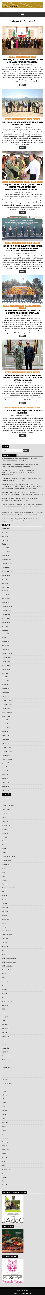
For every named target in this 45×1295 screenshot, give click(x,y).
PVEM (4, 1091)
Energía (4, 927)
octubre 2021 (6, 755)
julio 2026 (5, 532)
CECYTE (4, 837)
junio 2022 (5, 724)
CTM (3, 872)
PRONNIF (5, 1079)
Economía (5, 907)
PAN (3, 1064)
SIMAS (4, 1130)
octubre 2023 (6, 661)
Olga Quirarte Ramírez (16, 415)
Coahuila (12, 57)
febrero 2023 (6, 692)
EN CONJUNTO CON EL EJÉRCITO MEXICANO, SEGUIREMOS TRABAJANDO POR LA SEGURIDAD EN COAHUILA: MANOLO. (22, 248)
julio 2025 (5, 579)
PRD (3, 1071)
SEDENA (33, 57)
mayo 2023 (5, 681)
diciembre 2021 (7, 747)
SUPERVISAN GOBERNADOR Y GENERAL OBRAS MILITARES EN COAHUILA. (22, 123)
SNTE (3, 1134)
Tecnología (5, 1142)
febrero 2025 (6, 599)
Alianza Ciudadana (8, 806)
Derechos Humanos (8, 888)
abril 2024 (5, 638)
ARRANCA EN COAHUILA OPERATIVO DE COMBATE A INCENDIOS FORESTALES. (22, 311)
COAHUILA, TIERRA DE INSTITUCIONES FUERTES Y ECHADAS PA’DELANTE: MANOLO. (22, 60)
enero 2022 (5, 743)
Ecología (4, 903)
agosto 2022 (6, 716)
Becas (4, 817)
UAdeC (4, 1161)
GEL (3, 950)
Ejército (4, 915)
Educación (5, 911)
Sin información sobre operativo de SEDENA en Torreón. (22, 411)
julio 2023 (5, 673)
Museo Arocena (7, 1056)
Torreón (40, 182)
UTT (3, 1173)
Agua (3, 802)
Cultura (4, 876)
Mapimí (4, 1032)
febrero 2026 (6, 552)
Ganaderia (5, 946)
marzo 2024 (6, 642)
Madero (4, 1024)
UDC (3, 1165)
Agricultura (5, 798)
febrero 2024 (6, 646)
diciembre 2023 (7, 653)
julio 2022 (5, 720)
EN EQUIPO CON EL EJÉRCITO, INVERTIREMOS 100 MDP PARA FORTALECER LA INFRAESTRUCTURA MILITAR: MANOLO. (22, 187)
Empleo (4, 923)
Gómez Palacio (6, 970)
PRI (3, 1075)
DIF (3, 891)
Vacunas (4, 1177)
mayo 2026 (5, 540)
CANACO (5, 829)
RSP (3, 1099)
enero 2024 (5, 649)
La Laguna (27, 182)
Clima (3, 845)
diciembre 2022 (7, 700)
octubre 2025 (6, 567)
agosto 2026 (6, 528)
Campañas (5, 821)
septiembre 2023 (7, 665)
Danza (4, 880)
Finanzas (5, 938)
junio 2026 (5, 536)
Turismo (4, 1153)
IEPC (3, 985)
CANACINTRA (6, 825)
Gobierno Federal (7, 966)
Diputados (5, 895)
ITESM (4, 1009)
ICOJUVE (5, 981)
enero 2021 (5, 790)
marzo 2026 (6, 548)
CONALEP (5, 852)
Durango (5, 899)
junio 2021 (5, 771)
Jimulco (4, 1013)
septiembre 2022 (7, 712)
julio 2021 (5, 767)
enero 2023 (5, 696)
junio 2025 (5, 583)
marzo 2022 (6, 735)
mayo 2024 (5, 634)
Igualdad (4, 989)
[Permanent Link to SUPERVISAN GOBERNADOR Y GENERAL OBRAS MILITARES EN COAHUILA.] (22, 103)
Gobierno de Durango (9, 962)
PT (2, 1087)
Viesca (4, 1181)
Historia (4, 974)
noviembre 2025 (7, 563)
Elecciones (5, 919)
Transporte (5, 1150)
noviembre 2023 (7, 657)
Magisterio (5, 1028)
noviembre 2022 (7, 704)
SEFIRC (4, 1118)
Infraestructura (7, 1001)
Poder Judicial (6, 1067)
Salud (3, 1107)
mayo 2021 (5, 775)
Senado (4, 1126)
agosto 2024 (6, 622)
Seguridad (36, 119)
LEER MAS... (22, 85)
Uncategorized (6, 1169)
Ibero (3, 977)
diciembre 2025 (7, 560)
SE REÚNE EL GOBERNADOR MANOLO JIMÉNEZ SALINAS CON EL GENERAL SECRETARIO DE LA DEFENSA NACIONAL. (22, 377)
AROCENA (5, 813)
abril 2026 (5, 544)
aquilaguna (16, 65)
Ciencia (4, 841)
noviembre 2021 (7, 751)
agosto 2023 (6, 669)
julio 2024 (5, 626)
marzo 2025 (6, 595)
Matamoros (5, 1036)
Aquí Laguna (6, 809)
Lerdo (4, 1020)
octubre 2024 (6, 614)
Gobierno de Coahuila (23, 57)
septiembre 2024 (7, 618)
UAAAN (4, 1157)
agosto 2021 (6, 763)
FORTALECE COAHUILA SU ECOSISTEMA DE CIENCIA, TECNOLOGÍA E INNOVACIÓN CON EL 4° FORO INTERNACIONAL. (20, 473)
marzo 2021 (5, 782)
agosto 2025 (6, 575)
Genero (4, 954)
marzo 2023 (6, 689)
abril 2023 (5, 685)
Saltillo (4, 1103)
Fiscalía (4, 942)
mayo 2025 (5, 587)
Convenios (5, 864)
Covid (3, 868)
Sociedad (5, 1138)
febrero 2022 (6, 739)
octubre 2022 (6, 708)
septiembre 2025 (7, 571)
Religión (4, 1095)
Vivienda (4, 1185)
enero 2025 (5, 603)
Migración (5, 1048)
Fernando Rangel (7, 934)
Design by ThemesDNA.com (22, 1293)
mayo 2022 (5, 728)
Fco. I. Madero (6, 931)
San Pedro (5, 1110)
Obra (3, 1060)
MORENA (5, 1052)
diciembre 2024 (7, 606)
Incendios (5, 993)
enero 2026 (5, 556)
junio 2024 (5, 630)
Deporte (4, 884)
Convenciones (6, 860)
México (4, 1044)
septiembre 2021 (7, 759)
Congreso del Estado (8, 856)
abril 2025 (5, 591)
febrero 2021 (6, 786)
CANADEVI (5, 833)
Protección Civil (30, 305)
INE (3, 997)
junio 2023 (5, 677)
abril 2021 (5, 778)
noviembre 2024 (7, 610)
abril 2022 (5, 732)
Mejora (4, 1040)
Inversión (5, 1005)
